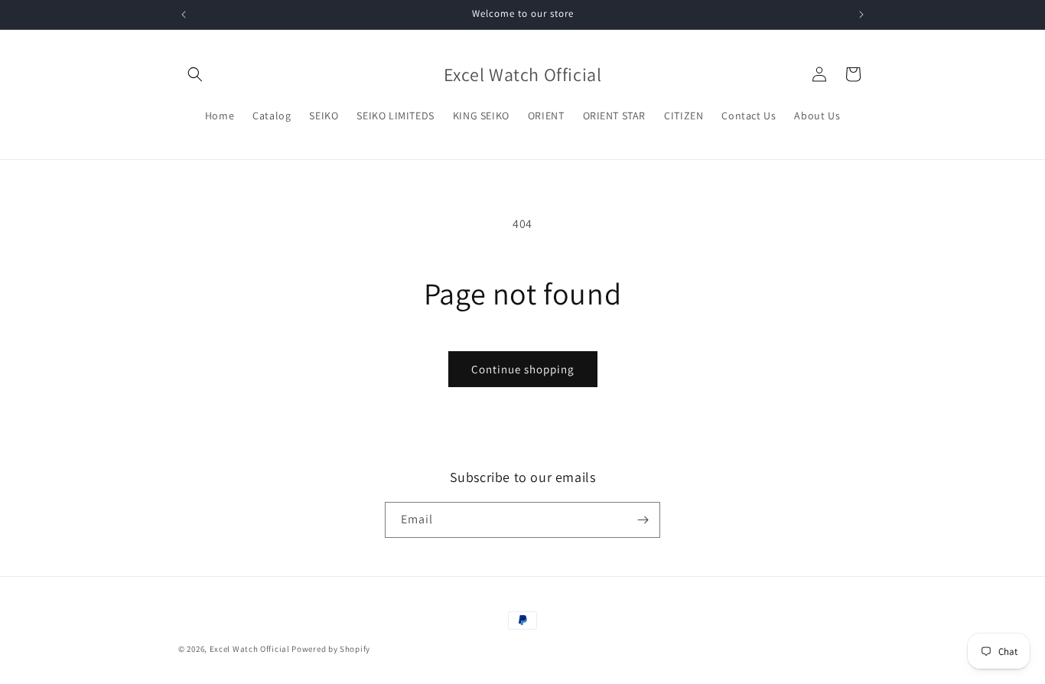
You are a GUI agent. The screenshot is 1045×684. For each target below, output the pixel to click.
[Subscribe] (642, 520)
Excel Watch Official (250, 648)
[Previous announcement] (183, 14)
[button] (195, 74)
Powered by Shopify (330, 648)
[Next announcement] (861, 14)
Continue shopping (523, 369)
